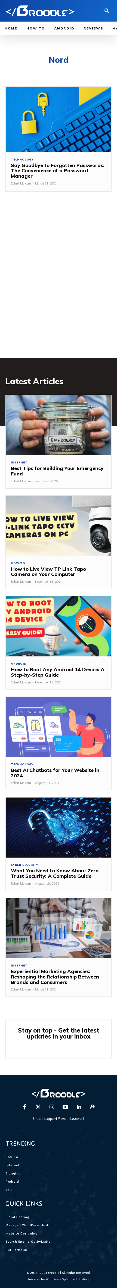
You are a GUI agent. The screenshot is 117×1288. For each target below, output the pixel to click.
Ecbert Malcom (21, 183)
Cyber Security (24, 865)
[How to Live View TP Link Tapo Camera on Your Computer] (58, 526)
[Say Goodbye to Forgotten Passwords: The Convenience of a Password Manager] (58, 119)
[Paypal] (92, 1107)
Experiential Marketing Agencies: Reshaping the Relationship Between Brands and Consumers (55, 976)
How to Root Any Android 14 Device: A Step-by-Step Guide (57, 672)
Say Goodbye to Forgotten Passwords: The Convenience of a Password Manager (57, 170)
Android (18, 663)
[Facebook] (24, 1107)
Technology (22, 159)
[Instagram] (51, 1107)
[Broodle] (40, 10)
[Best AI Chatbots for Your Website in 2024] (58, 727)
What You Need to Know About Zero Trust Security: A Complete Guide (54, 873)
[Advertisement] (58, 283)
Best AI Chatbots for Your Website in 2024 (55, 773)
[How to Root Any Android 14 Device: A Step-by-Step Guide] (58, 626)
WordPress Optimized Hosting (67, 1279)
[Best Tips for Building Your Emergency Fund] (58, 425)
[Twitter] (38, 1107)
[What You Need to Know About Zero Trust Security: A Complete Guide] (58, 828)
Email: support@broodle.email (58, 1118)
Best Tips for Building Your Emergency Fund (57, 471)
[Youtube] (65, 1107)
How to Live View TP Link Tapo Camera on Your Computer (48, 572)
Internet (19, 462)
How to (18, 563)
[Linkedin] (78, 1107)
